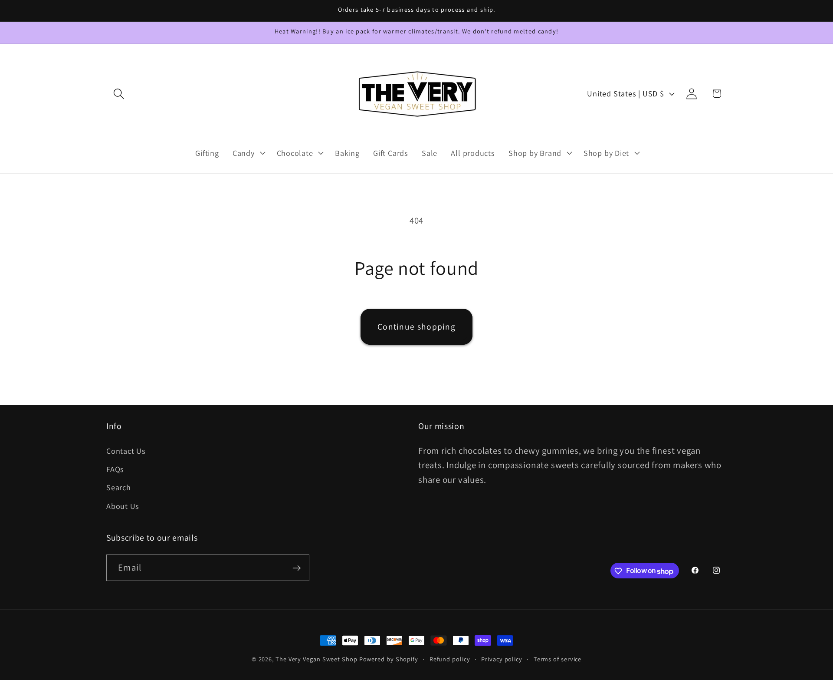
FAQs (115, 469)
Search (118, 487)
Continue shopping (416, 326)
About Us (122, 506)
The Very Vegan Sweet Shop (316, 659)
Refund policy (450, 659)
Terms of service (558, 659)
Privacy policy (501, 659)
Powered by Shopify (388, 659)
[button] (118, 93)
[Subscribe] (296, 568)
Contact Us (126, 451)
